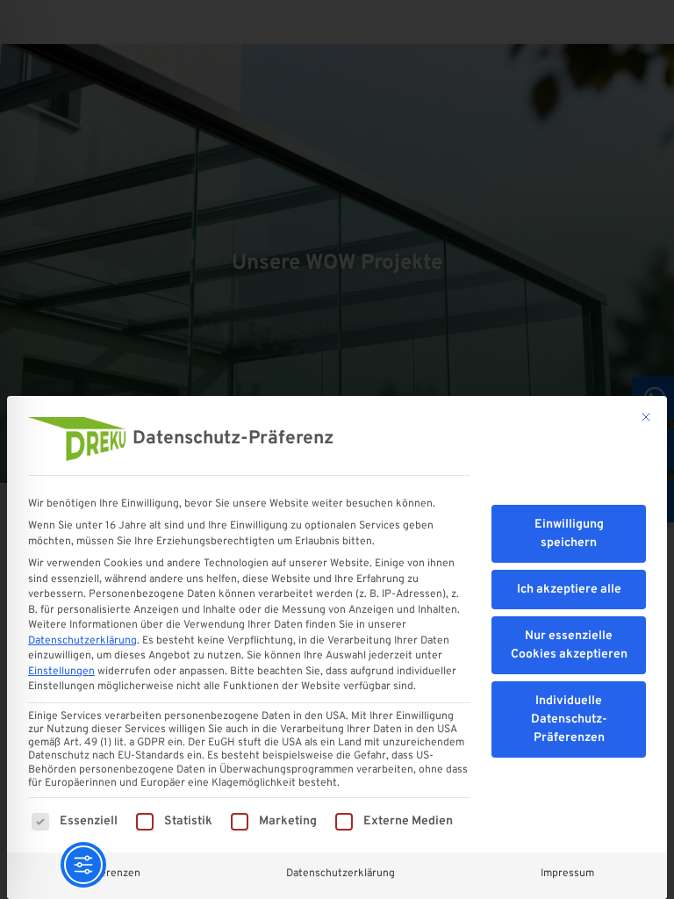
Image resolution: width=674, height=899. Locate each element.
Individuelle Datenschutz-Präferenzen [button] (569, 719)
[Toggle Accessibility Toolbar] (83, 865)
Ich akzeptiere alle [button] (569, 589)
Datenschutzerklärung (82, 641)
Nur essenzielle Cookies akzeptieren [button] (569, 645)
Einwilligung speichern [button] (569, 533)
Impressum (567, 874)
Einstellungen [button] (61, 672)
